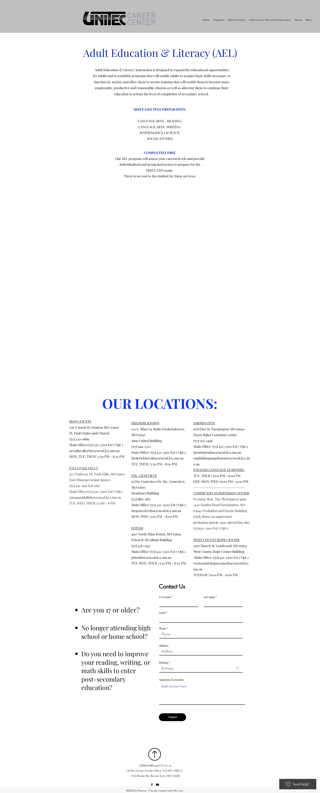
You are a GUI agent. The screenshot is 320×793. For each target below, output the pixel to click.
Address (164, 645)
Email (162, 613)
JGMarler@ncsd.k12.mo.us (155, 765)
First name (165, 597)
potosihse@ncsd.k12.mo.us (151, 557)
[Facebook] (152, 785)
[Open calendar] (237, 668)
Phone (162, 628)
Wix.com (178, 790)
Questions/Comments (171, 679)
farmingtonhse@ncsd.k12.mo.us (217, 452)
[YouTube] (157, 785)
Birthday (165, 662)
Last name (209, 597)
